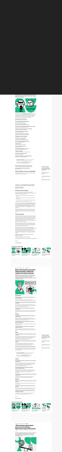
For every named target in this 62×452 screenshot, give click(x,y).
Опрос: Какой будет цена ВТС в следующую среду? (23, 165)
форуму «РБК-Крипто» (25, 355)
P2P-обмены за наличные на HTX (20, 153)
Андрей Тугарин (29, 205)
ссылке (25, 221)
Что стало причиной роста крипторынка (22, 121)
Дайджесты (43, 174)
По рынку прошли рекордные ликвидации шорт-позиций (25, 126)
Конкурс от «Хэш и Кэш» (19, 187)
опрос (19, 209)
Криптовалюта (43, 170)
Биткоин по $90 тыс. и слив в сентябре (21, 133)
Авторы (16, 240)
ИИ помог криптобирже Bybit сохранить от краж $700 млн (25, 346)
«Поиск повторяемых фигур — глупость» (22, 148)
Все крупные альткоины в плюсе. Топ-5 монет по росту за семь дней (25, 238)
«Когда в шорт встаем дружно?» (20, 138)
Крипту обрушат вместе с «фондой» (21, 136)
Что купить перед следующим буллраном (22, 141)
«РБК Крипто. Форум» (26, 113)
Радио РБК (32, 171)
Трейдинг (43, 177)
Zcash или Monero (18, 143)
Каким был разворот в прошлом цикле (21, 131)
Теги (18, 240)
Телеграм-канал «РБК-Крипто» (20, 159)
